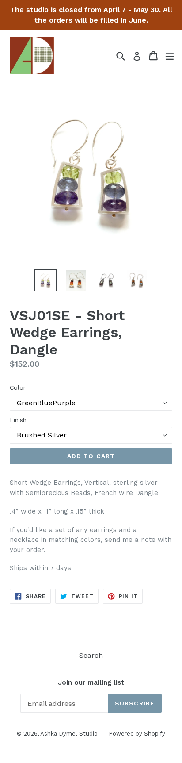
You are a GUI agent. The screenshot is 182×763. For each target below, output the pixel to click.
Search (91, 655)
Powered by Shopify (137, 733)
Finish (18, 419)
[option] (45, 280)
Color (18, 387)
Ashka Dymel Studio (69, 733)
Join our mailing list (91, 682)
